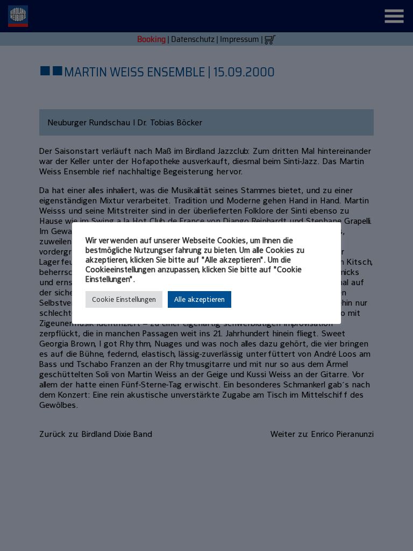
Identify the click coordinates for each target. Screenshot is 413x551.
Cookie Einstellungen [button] (124, 299)
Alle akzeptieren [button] (199, 299)
